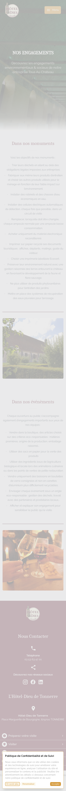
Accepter (55, 784)
